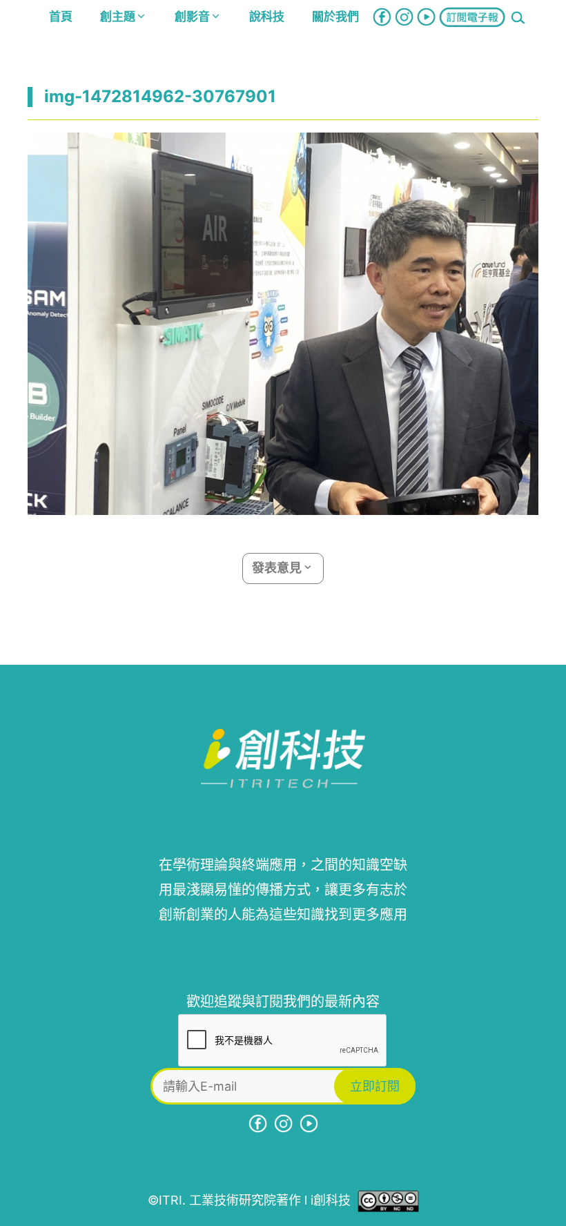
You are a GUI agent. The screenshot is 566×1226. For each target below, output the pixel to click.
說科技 (266, 16)
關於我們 (335, 16)
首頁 (60, 16)
